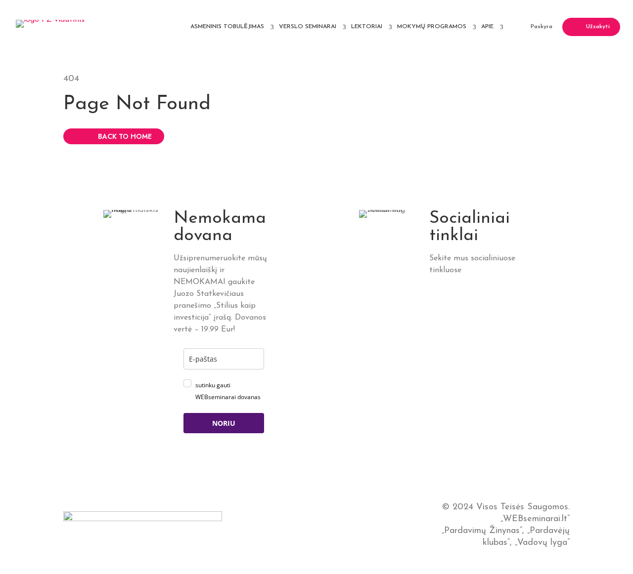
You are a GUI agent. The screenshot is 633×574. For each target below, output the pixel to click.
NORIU (223, 423)
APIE (487, 27)
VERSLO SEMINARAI (307, 27)
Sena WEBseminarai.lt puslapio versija (316, 525)
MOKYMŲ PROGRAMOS (431, 27)
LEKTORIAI (366, 27)
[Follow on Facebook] (457, 286)
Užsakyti (598, 27)
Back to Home (125, 136)
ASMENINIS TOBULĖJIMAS (227, 27)
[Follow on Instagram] (501, 286)
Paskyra (541, 27)
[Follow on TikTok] (479, 286)
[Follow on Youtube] (435, 303)
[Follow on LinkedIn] (435, 286)
